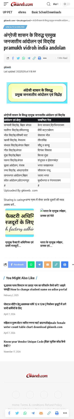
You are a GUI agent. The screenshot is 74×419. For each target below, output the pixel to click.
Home (16, 404)
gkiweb (7, 67)
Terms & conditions (32, 404)
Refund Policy (53, 404)
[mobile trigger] (7, 4)
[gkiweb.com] (22, 4)
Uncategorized (15, 27)
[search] (48, 4)
